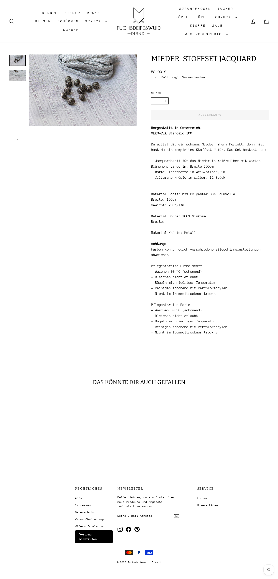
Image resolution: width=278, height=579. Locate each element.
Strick (94, 21)
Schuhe (71, 29)
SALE (217, 25)
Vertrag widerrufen (88, 537)
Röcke (93, 13)
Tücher (225, 8)
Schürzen (68, 21)
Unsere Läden (207, 505)
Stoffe (198, 25)
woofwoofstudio (205, 34)
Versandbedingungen (90, 519)
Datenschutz (84, 512)
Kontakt (203, 498)
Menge (157, 93)
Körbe (182, 17)
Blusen (43, 21)
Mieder (73, 13)
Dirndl (50, 13)
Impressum (83, 505)
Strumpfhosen (195, 8)
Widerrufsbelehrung (90, 526)
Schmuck (223, 17)
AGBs (78, 498)
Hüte (201, 17)
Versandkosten (193, 77)
